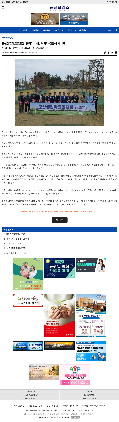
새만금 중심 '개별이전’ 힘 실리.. (15, 243)
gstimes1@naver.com (97, 405)
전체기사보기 (60, 219)
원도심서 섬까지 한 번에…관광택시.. (17, 238)
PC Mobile (75, 417)
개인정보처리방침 (89, 395)
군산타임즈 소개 (30, 391)
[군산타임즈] (59, 8)
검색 (116, 30)
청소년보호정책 (30, 398)
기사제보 (89, 391)
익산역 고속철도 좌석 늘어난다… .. (16, 248)
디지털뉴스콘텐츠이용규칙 (29, 395)
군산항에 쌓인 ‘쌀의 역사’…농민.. (15, 252)
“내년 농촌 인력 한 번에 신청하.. (15, 234)
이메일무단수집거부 (89, 398)
